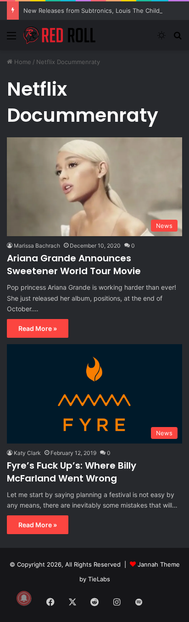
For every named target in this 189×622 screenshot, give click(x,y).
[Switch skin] (161, 38)
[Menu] (11, 38)
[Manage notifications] (24, 598)
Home (21, 61)
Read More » (37, 328)
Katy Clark (27, 452)
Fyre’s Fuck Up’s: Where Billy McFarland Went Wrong (71, 472)
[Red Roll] (59, 35)
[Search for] (177, 38)
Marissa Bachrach (37, 245)
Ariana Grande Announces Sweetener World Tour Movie (74, 264)
